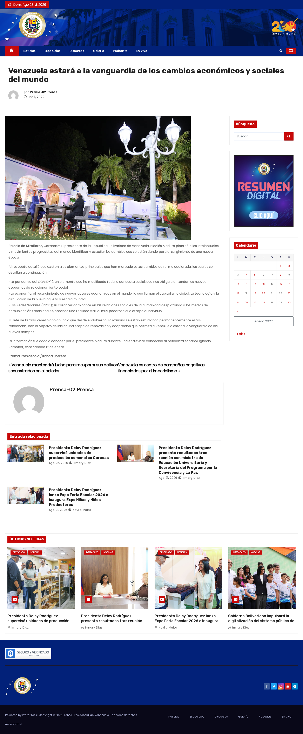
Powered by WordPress (21, 715)
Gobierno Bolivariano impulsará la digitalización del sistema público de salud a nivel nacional (261, 621)
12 (255, 284)
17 (238, 293)
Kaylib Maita (81, 510)
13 (263, 284)
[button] (281, 50)
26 (254, 302)
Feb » (241, 333)
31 (238, 311)
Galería (98, 51)
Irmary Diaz (82, 463)
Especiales (53, 51)
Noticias (29, 51)
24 (237, 302)
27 (263, 302)
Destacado (19, 552)
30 (289, 302)
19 (255, 293)
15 (281, 284)
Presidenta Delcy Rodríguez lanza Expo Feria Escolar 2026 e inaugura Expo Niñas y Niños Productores (78, 497)
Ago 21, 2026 (168, 478)
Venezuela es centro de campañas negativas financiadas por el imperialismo (161, 367)
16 (289, 284)
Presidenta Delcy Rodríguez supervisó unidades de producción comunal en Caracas (79, 453)
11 (246, 284)
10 (238, 284)
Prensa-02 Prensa (43, 92)
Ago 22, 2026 (58, 463)
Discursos (77, 51)
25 (246, 302)
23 (289, 293)
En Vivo (141, 51)
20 (263, 293)
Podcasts (120, 51)
